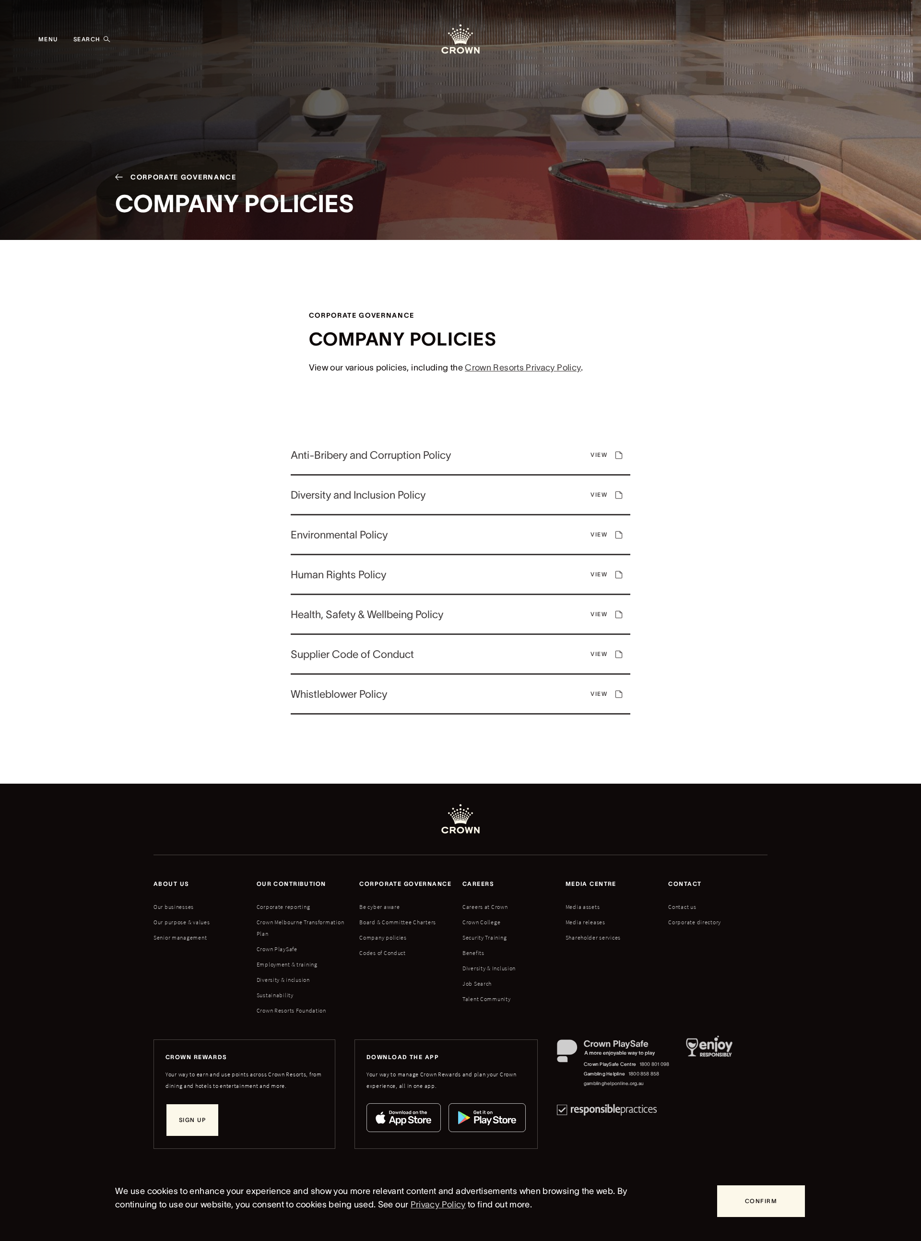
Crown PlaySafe (277, 949)
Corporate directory (694, 922)
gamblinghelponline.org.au (614, 1083)
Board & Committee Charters (397, 922)
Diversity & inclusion (283, 979)
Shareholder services (593, 937)
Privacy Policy (438, 1204)
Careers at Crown (485, 906)
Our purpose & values (182, 922)
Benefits (473, 952)
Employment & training (287, 964)
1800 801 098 (654, 1064)
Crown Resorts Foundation (291, 1010)
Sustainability (275, 995)
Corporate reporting (283, 906)
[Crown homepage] (460, 39)
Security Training (484, 937)
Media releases (585, 922)
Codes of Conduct (382, 952)
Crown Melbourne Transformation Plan (300, 928)
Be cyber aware (379, 906)
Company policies (383, 937)
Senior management (180, 937)
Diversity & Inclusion (489, 968)
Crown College (481, 922)
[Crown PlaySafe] (614, 1053)
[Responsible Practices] (607, 1110)
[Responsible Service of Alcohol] (709, 1063)
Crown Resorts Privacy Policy (523, 367)
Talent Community (486, 998)
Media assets (583, 906)
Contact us (682, 906)
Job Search (477, 983)
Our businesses (174, 906)
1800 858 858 (644, 1073)
